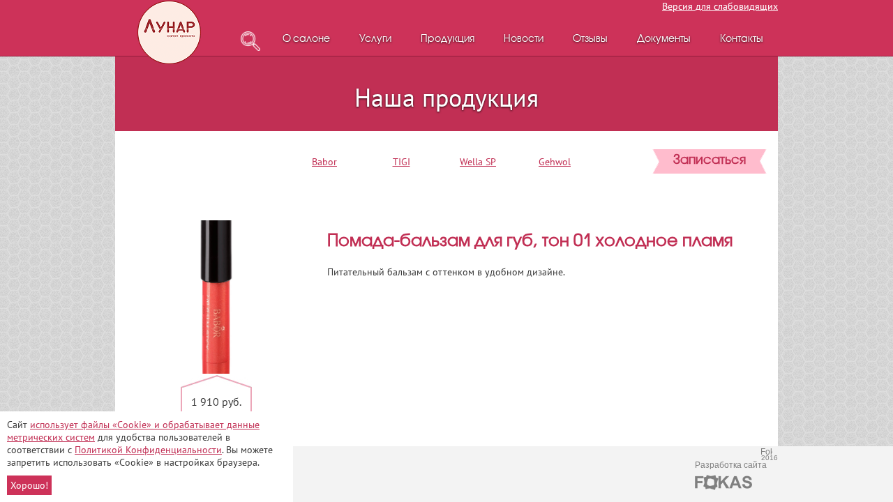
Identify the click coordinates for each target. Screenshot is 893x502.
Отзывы (590, 39)
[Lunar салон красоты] (170, 32)
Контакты (741, 39)
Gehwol (555, 161)
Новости (523, 39)
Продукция (447, 39)
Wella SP (478, 161)
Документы (664, 39)
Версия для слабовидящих (720, 6)
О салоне (306, 39)
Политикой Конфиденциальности (148, 449)
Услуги (375, 39)
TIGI (401, 161)
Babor (324, 161)
